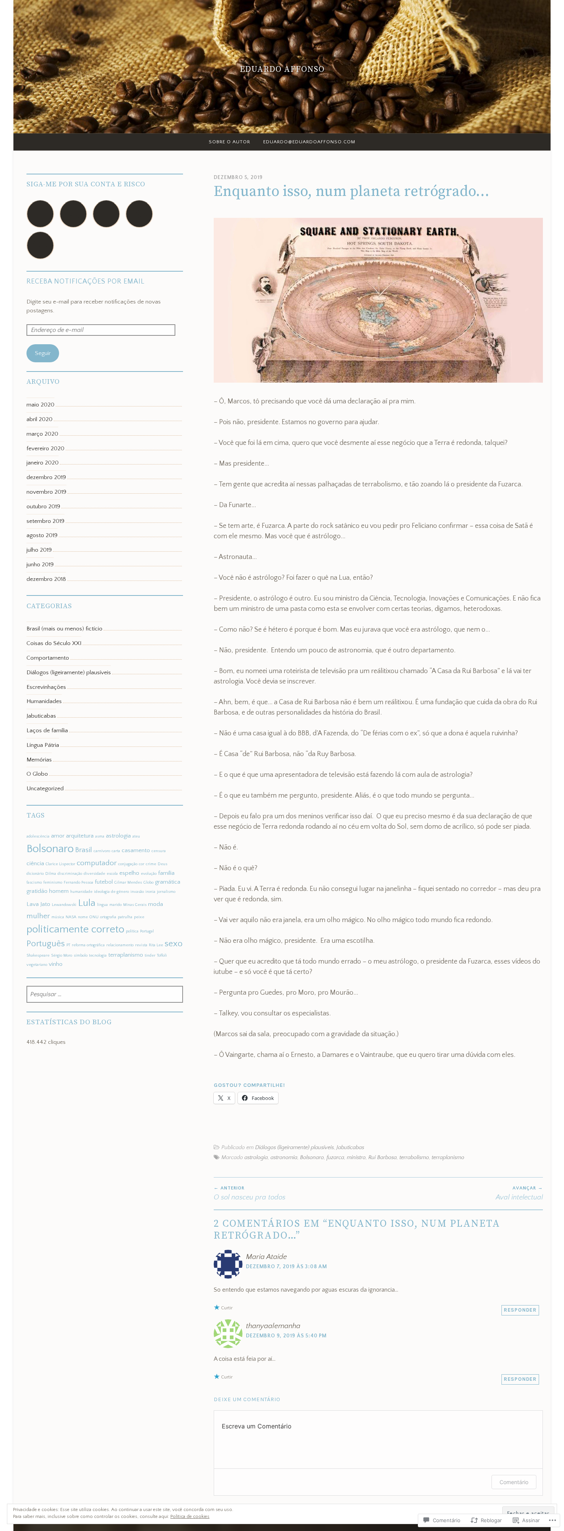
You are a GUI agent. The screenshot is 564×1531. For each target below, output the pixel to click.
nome (83, 917)
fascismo (34, 882)
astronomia (283, 1157)
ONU (94, 917)
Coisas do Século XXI (53, 643)
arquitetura (80, 836)
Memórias (39, 759)
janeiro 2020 (42, 462)
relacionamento (120, 945)
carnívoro (102, 851)
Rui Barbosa (382, 1157)
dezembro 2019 (46, 477)
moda (155, 904)
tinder (150, 955)
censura (159, 851)
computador (97, 863)
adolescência (37, 836)
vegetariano (36, 964)
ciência (35, 863)
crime (151, 864)
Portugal (147, 931)
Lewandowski (64, 904)
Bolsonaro (312, 1157)
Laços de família (47, 730)
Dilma (50, 873)
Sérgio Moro (61, 955)
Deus (162, 864)
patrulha (125, 917)
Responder (520, 1310)
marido (115, 904)
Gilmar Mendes (128, 882)
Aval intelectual (519, 1193)
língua (102, 904)
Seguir (43, 353)
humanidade (81, 891)
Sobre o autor (229, 141)
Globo (148, 882)
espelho (129, 873)
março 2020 (42, 434)
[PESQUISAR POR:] (104, 994)
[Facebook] (40, 214)
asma (99, 836)
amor (57, 836)
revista (141, 945)
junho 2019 (40, 564)
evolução (149, 873)
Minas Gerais (135, 904)
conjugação (127, 864)
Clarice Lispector (60, 864)
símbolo (80, 955)
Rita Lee (156, 945)
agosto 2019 (42, 535)
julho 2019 (39, 550)
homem (59, 891)
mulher (38, 916)
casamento (136, 850)
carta (116, 851)
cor (141, 864)
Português (45, 944)
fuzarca (335, 1157)
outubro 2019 (43, 506)
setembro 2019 (45, 521)
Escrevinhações (46, 687)
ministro (356, 1157)
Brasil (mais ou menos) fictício (64, 628)
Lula (87, 903)
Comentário (514, 1482)
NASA (71, 917)
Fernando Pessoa (78, 882)
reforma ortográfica (88, 945)
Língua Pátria (42, 745)
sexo (174, 944)
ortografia (108, 917)
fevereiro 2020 (45, 448)
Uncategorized (45, 788)
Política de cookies (189, 1516)
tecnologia (98, 955)
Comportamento (47, 658)
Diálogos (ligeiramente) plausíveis (294, 1148)
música (57, 917)
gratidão (37, 891)
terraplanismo (448, 1157)
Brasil (83, 850)
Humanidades (44, 701)
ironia (150, 891)
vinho (56, 964)
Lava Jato (38, 904)
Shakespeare (37, 955)
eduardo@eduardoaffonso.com (309, 141)
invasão (137, 891)
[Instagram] (73, 214)
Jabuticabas (350, 1148)
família (166, 873)
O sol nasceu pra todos (249, 1193)
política (132, 931)
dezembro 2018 (46, 579)
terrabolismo (414, 1157)
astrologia (256, 1157)
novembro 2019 (46, 492)
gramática (167, 882)
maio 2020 (40, 404)
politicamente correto (75, 929)
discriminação (70, 873)
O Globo (37, 774)
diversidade (94, 873)
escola (112, 873)
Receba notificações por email (85, 281)
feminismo (52, 882)
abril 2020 (39, 419)
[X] (106, 214)
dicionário (35, 873)
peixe (139, 917)
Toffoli (162, 955)
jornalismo (166, 891)
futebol (104, 882)
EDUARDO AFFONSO (282, 69)
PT (68, 945)
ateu (136, 836)
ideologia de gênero (111, 891)
